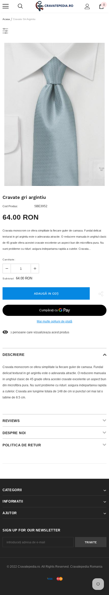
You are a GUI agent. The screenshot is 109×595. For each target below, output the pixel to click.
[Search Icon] (20, 6)
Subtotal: (8, 278)
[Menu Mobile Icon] (6, 6)
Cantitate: (9, 259)
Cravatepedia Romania (86, 566)
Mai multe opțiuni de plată (54, 321)
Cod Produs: (10, 206)
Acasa (6, 19)
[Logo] (54, 6)
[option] (54, 114)
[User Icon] (87, 6)
